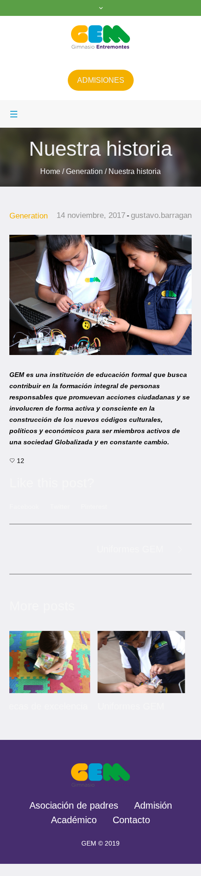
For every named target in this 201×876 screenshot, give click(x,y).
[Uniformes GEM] (59, 662)
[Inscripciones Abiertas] (154, 662)
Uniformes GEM (130, 549)
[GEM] (101, 37)
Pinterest (94, 506)
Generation (84, 171)
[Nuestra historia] (100, 294)
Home (50, 171)
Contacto (131, 832)
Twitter (60, 506)
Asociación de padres (73, 817)
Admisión (153, 817)
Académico (74, 832)
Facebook (24, 506)
